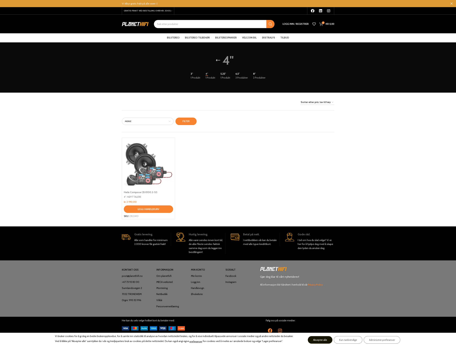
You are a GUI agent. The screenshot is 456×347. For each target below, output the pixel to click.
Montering (162, 288)
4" (125, 196)
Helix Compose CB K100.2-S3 (140, 192)
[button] (148, 209)
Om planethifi (164, 276)
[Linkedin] (320, 10)
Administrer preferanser (382, 339)
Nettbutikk (161, 294)
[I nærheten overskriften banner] (451, 3)
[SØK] (270, 24)
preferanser (196, 341)
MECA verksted (164, 282)
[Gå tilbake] (218, 60)
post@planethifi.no (132, 276)
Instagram (231, 282)
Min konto (196, 276)
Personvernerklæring (167, 306)
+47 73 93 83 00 (130, 282)
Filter (186, 121)
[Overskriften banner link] (222, 3)
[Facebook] (312, 10)
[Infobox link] (146, 239)
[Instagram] (328, 10)
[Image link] (153, 328)
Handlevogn (197, 288)
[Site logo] (135, 23)
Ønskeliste (197, 294)
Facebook (231, 276)
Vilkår (159, 300)
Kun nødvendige (348, 339)
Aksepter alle (320, 339)
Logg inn (195, 282)
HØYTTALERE (134, 196)
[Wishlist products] (314, 24)
